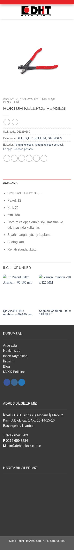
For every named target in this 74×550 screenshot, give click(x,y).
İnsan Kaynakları (15, 356)
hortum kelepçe (24, 144)
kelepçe (7, 149)
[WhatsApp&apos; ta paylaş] (6, 158)
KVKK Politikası (14, 372)
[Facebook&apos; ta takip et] (6, 382)
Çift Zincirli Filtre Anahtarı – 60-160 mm (17, 312)
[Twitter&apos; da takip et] (21, 382)
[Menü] (5, 11)
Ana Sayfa (10, 98)
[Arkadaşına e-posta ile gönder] (29, 158)
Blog (6, 366)
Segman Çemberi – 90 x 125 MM (55, 312)
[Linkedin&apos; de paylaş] (43, 158)
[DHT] (37, 11)
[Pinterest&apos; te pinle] (36, 158)
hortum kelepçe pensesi (49, 144)
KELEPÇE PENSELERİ (31, 138)
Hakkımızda (11, 350)
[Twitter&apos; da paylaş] (21, 158)
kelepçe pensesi (23, 149)
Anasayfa (10, 345)
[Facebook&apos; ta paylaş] (14, 158)
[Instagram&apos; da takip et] (14, 382)
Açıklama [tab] (10, 182)
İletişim (8, 361)
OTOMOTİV (30, 98)
